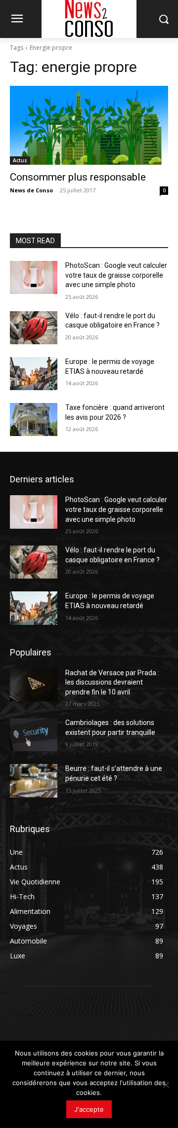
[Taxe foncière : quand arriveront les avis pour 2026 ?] (33, 419)
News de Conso (31, 190)
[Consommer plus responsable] (89, 125)
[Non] (166, 1085)
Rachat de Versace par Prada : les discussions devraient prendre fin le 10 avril (112, 682)
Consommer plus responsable (78, 177)
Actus (20, 160)
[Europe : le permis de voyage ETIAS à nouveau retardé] (33, 373)
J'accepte (89, 1109)
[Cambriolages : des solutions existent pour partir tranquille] (33, 734)
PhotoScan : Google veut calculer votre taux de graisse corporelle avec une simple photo (116, 275)
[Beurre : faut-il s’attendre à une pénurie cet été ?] (33, 780)
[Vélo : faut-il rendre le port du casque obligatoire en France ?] (33, 327)
